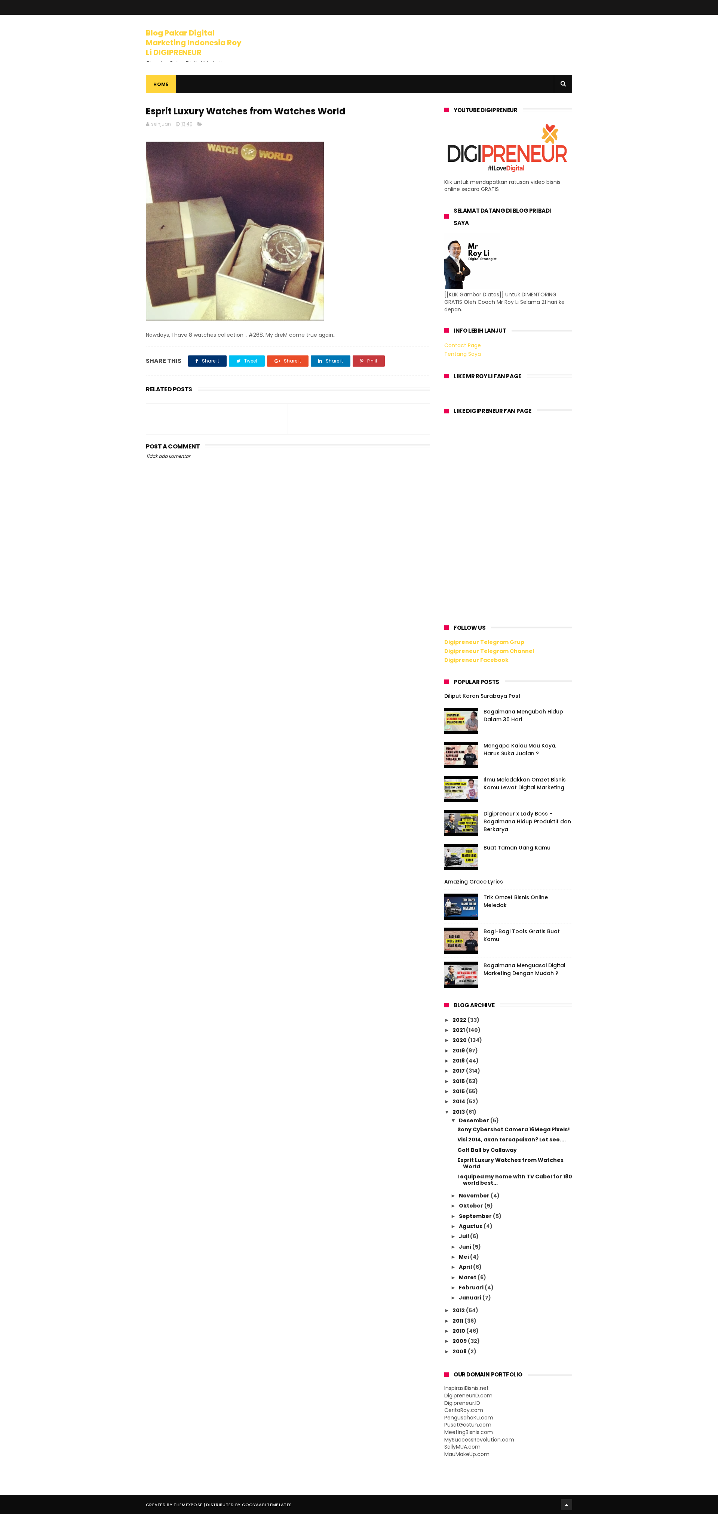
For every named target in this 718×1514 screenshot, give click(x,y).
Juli (464, 1236)
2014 (459, 1101)
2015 (459, 1091)
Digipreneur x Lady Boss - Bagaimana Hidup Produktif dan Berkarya (527, 821)
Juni (465, 1247)
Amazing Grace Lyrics (473, 881)
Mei (464, 1257)
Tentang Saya (462, 354)
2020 (460, 1040)
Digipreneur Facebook (476, 660)
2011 (458, 1321)
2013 (459, 1112)
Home (161, 84)
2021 (459, 1030)
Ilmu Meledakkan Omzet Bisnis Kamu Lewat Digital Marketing (525, 783)
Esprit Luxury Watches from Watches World (510, 1163)
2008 (460, 1351)
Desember (474, 1120)
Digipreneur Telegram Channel (489, 651)
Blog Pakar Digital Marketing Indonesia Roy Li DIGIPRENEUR (194, 43)
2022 (459, 1020)
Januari (470, 1297)
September (476, 1216)
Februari (472, 1287)
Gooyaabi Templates (267, 1505)
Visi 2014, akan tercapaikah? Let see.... (511, 1139)
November (475, 1195)
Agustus (471, 1226)
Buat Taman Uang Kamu (517, 847)
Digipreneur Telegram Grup (484, 642)
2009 (460, 1341)
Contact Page (462, 345)
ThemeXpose (188, 1505)
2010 (459, 1331)
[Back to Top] (566, 1504)
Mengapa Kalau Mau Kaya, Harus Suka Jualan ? (520, 749)
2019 (459, 1050)
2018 (459, 1060)
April (466, 1267)
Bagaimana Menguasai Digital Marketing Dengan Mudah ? (524, 969)
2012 (459, 1310)
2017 (459, 1070)
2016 (459, 1081)
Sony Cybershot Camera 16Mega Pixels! (513, 1129)
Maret (468, 1277)
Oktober (471, 1205)
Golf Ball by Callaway (487, 1150)
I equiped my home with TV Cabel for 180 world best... (514, 1180)
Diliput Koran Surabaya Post (482, 696)
